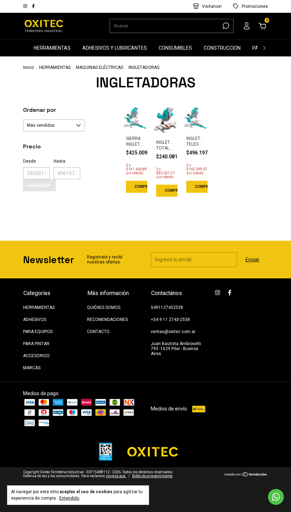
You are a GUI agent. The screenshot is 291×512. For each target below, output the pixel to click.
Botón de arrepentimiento (152, 476)
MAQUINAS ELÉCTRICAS (99, 67)
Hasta (59, 161)
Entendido (69, 498)
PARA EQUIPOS (38, 331)
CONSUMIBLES (175, 48)
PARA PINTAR (36, 343)
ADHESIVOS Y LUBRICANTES (114, 48)
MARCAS (31, 367)
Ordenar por (39, 110)
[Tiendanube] (246, 475)
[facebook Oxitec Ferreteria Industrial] (33, 6)
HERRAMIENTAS (52, 48)
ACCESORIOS (36, 355)
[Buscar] (225, 26)
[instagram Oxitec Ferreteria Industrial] (25, 6)
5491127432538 (167, 307)
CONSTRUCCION (222, 48)
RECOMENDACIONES (107, 319)
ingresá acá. (116, 476)
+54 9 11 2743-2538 (170, 319)
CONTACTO (98, 331)
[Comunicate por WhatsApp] (276, 497)
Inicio (28, 67)
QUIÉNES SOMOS (103, 307)
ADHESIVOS (34, 319)
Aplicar (39, 185)
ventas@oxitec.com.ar (173, 331)
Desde (29, 161)
